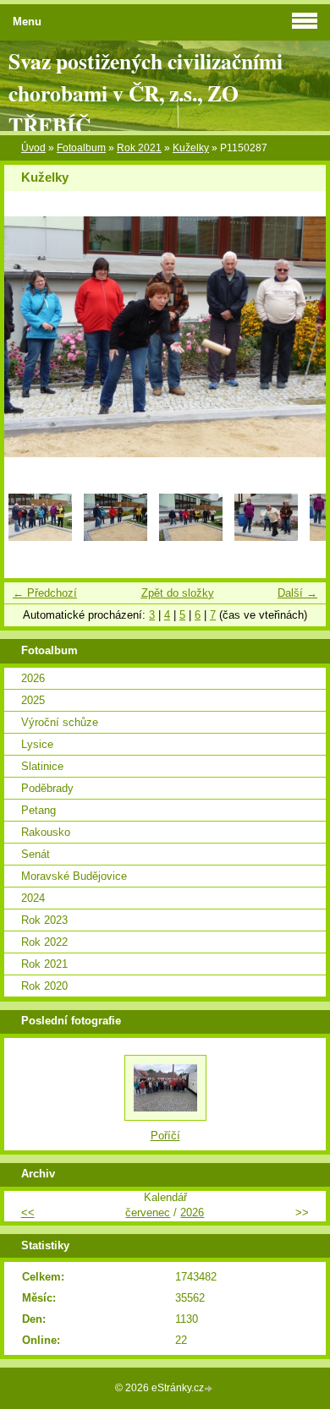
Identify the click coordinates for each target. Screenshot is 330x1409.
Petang (38, 810)
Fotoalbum (81, 148)
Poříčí (165, 1135)
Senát (35, 854)
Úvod (33, 148)
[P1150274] (266, 537)
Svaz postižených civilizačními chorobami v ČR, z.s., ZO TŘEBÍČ (145, 93)
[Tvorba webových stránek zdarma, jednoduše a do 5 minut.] (210, 1389)
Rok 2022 (44, 942)
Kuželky (191, 148)
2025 (33, 700)
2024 (33, 898)
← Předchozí (45, 593)
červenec (147, 1212)
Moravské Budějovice (74, 876)
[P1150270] (191, 537)
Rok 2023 (44, 920)
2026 (33, 678)
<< (28, 1212)
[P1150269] (115, 537)
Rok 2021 (139, 148)
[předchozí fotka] (32, 336)
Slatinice (42, 766)
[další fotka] (298, 336)
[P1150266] (40, 537)
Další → (297, 593)
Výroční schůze (59, 722)
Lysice (37, 744)
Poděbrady (47, 788)
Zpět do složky (177, 593)
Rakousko (45, 832)
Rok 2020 (44, 986)
